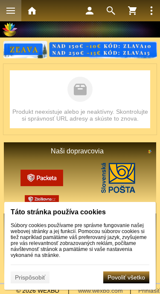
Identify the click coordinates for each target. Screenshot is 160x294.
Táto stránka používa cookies (58, 212)
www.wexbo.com (100, 290)
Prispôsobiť (30, 277)
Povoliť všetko (126, 277)
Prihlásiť (149, 290)
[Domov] (32, 10)
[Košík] (132, 10)
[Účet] (89, 10)
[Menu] (10, 10)
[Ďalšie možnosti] (151, 10)
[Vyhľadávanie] (111, 10)
